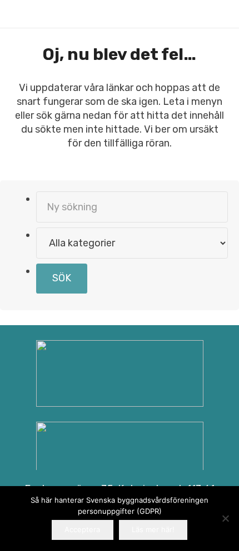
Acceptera (82, 529)
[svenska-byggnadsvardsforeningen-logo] (33, 14)
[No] (225, 518)
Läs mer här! (153, 529)
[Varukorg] (194, 14)
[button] (218, 14)
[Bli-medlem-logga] (119, 455)
